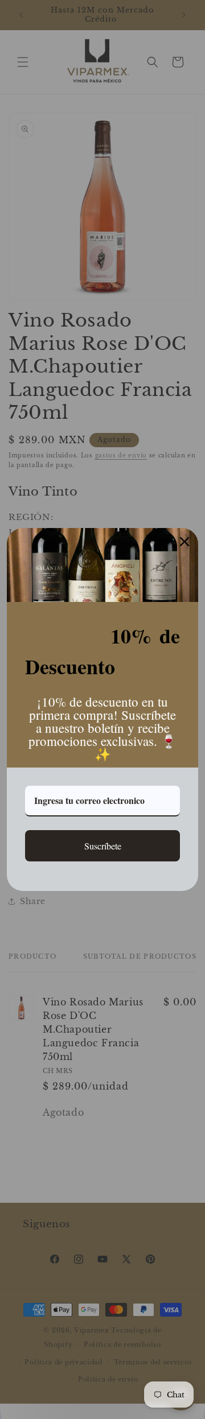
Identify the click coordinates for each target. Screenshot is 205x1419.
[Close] (184, 541)
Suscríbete (102, 846)
